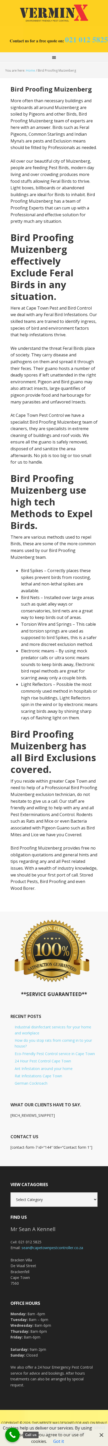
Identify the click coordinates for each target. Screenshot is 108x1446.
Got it (58, 1441)
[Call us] (12, 1435)
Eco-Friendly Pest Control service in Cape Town (55, 1053)
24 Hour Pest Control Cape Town (43, 1060)
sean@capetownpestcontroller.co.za (52, 1247)
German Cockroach (31, 1083)
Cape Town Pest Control (54, 13)
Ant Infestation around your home (44, 1068)
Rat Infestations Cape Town (38, 1075)
